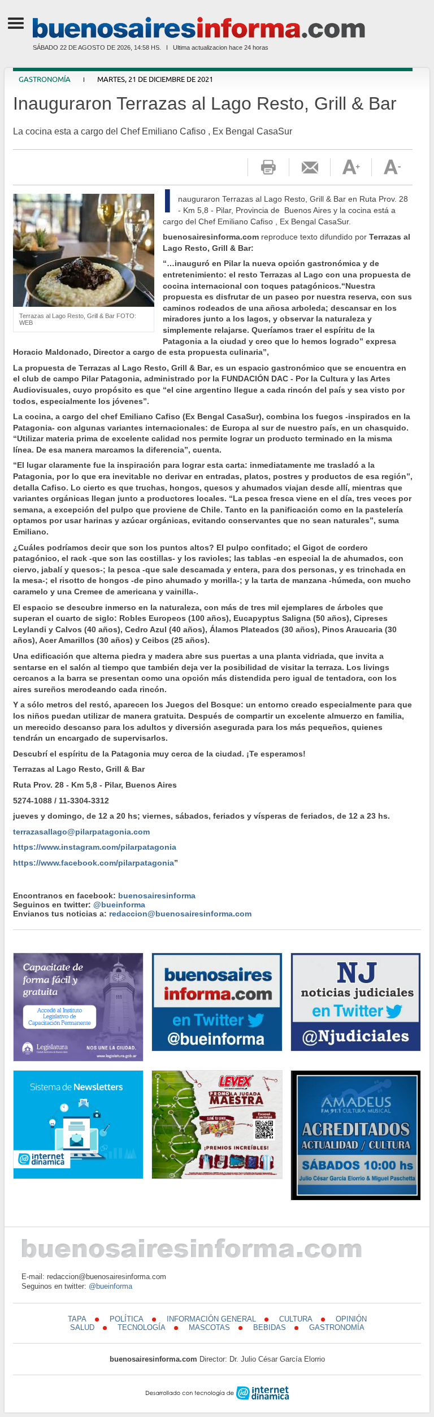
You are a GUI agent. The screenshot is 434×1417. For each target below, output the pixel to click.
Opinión (351, 1319)
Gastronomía (45, 79)
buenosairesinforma (157, 895)
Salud (82, 1327)
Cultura (296, 1319)
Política (127, 1319)
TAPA (77, 1319)
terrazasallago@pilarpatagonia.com (81, 831)
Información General (211, 1319)
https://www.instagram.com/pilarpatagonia (94, 846)
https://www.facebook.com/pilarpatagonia (93, 862)
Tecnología (142, 1327)
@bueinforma (119, 904)
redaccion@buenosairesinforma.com (180, 913)
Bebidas (269, 1327)
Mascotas (209, 1327)
